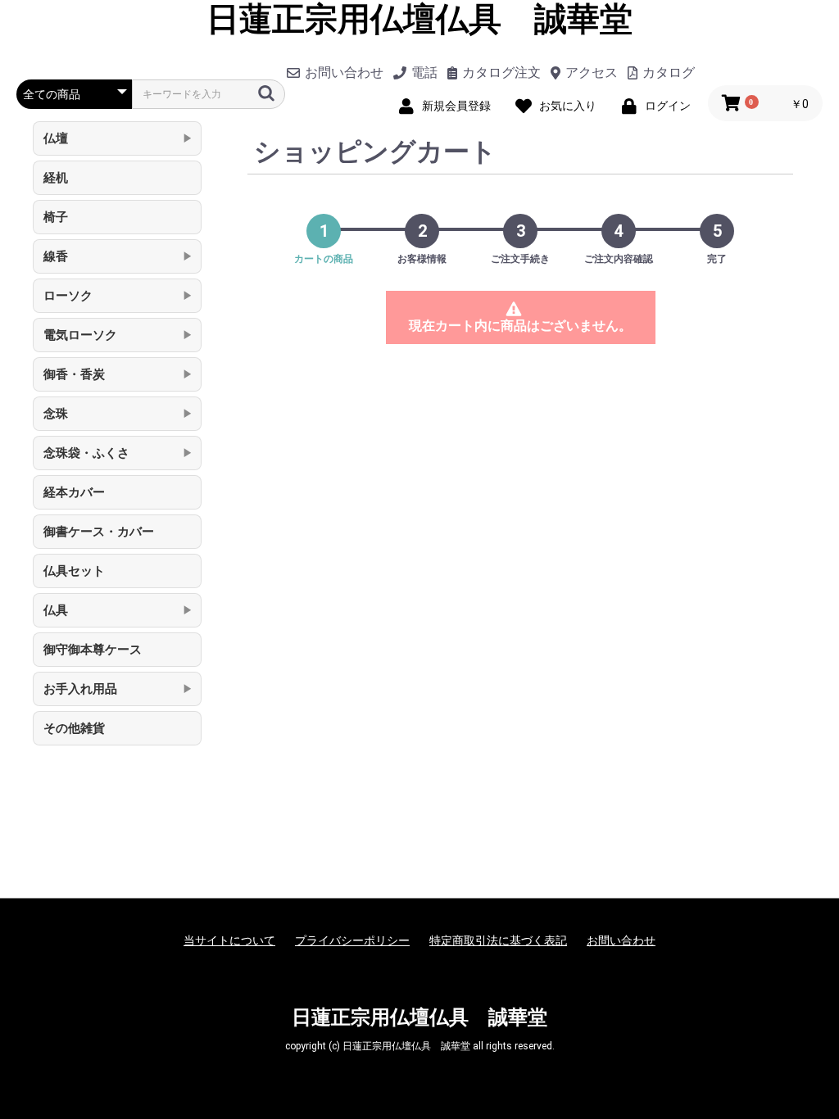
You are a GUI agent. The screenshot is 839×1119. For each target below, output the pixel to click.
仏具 (55, 610)
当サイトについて (229, 940)
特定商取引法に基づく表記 (498, 940)
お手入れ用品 (80, 689)
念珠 (55, 413)
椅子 (55, 217)
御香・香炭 (74, 374)
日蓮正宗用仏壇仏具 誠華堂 (419, 19)
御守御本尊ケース (92, 649)
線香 (55, 256)
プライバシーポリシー (352, 940)
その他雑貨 (74, 728)
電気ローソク (80, 335)
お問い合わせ (621, 940)
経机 (55, 177)
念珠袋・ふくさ (86, 453)
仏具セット (74, 571)
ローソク (68, 295)
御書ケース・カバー (98, 531)
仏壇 (55, 138)
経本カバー (74, 492)
